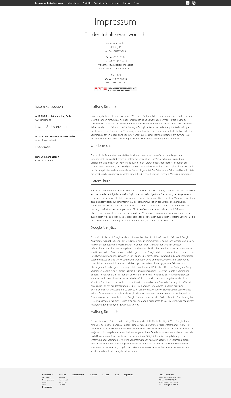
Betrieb (44, 382)
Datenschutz (47, 387)
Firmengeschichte (48, 380)
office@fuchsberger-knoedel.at (118, 64)
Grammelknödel (64, 380)
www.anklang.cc (43, 119)
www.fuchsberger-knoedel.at (118, 68)
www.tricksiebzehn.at (45, 140)
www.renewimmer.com (46, 160)
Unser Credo (46, 377)
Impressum (128, 375)
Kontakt (105, 375)
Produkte (62, 375)
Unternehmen (47, 375)
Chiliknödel (62, 385)
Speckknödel (63, 382)
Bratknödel (62, 377)
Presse (116, 375)
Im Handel (93, 375)
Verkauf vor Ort (78, 375)
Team (44, 385)
